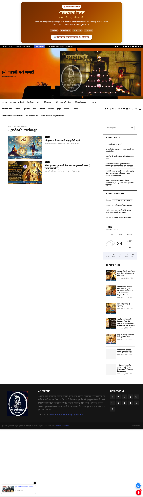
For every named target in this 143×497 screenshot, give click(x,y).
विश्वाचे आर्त (30, 102)
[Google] (117, 108)
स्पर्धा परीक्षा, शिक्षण (7, 109)
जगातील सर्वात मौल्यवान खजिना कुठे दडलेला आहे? (124, 351)
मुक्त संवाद (26, 109)
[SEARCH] (132, 128)
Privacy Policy (135, 426)
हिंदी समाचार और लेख (32, 115)
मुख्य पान (4, 102)
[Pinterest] (113, 108)
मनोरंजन (18, 109)
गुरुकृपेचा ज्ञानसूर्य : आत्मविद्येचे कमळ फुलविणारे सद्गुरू (125, 335)
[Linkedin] (120, 108)
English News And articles (12, 115)
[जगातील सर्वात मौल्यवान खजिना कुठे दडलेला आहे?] (111, 354)
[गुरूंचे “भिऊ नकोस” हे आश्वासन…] (111, 308)
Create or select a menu (23, 46)
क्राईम (59, 109)
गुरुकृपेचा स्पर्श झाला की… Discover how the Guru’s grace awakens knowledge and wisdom (126, 322)
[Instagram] (111, 108)
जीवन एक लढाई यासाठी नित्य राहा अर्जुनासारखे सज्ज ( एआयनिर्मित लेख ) (67, 167)
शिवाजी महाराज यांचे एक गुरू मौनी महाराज (52, 115)
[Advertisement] (67, 462)
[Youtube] (124, 108)
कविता (34, 109)
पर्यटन (38, 102)
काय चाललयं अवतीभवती (17, 102)
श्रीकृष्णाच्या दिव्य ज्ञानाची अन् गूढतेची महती (62, 140)
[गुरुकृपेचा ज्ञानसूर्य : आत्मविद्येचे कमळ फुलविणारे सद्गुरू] (111, 339)
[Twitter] (108, 108)
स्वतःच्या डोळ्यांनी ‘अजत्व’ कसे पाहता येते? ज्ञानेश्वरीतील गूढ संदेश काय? (126, 273)
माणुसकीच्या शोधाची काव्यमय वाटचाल (122, 200)
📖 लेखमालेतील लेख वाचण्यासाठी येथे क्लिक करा (71, 37)
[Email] (127, 108)
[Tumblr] (122, 108)
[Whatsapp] (133, 108)
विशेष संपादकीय (48, 102)
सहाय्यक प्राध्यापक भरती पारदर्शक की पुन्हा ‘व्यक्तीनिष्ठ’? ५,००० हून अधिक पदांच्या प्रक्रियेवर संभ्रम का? (120, 183)
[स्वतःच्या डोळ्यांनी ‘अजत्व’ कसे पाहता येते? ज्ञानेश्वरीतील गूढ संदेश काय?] (111, 275)
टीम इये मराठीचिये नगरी (51, 143)
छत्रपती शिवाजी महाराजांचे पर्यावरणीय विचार (62, 47)
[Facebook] (106, 108)
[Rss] (130, 108)
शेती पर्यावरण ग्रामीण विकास (63, 102)
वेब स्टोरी (51, 109)
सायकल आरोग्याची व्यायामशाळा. (122, 217)
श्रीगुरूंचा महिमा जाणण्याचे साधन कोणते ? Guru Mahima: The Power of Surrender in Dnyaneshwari (125, 290)
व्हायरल (76, 109)
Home (10, 126)
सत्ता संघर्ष (42, 109)
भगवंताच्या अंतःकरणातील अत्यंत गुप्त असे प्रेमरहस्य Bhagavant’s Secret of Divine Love (125, 368)
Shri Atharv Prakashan (62, 426)
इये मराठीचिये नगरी (18, 72)
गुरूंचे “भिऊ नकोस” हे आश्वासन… (123, 305)
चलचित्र (66, 109)
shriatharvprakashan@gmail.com (67, 414)
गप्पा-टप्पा (93, 102)
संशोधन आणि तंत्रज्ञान (81, 102)
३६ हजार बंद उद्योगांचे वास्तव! (114, 144)
